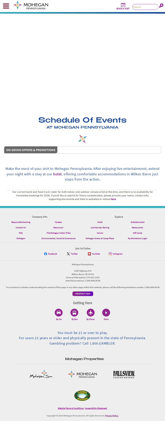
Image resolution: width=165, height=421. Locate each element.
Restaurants (137, 227)
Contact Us (21, 227)
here (113, 199)
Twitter (74, 253)
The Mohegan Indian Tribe (58, 232)
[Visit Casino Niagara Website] (82, 395)
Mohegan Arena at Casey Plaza (100, 238)
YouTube (96, 253)
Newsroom (58, 227)
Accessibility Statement (96, 408)
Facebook (52, 253)
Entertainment (137, 222)
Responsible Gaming (20, 222)
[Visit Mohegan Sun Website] (41, 374)
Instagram (118, 253)
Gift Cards (137, 232)
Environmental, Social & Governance (58, 238)
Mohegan (20, 238)
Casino (100, 232)
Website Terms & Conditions (71, 408)
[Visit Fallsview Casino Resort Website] (124, 374)
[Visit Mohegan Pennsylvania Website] (82, 374)
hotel (57, 174)
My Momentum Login (137, 238)
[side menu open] (6, 6)
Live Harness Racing (100, 227)
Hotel (99, 222)
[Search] (161, 5)
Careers (58, 222)
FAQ (21, 232)
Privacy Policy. (112, 415)
